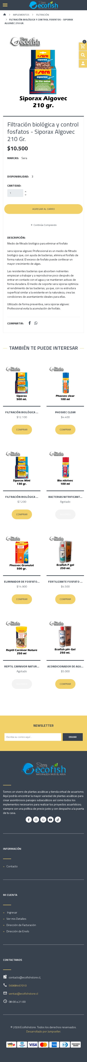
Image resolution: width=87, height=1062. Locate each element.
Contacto (12, 866)
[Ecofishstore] (43, 5)
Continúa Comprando (45, 225)
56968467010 (18, 985)
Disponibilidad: (18, 176)
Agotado (65, 514)
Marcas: (13, 158)
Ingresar (11, 912)
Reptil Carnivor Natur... (21, 666)
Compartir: (15, 323)
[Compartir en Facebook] (30, 323)
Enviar (73, 737)
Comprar (22, 429)
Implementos (20, 15)
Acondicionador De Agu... (65, 666)
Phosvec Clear (65, 412)
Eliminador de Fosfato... (22, 581)
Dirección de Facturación (21, 925)
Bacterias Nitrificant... (65, 497)
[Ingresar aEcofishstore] (83, 63)
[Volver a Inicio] (4, 15)
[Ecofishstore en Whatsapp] (43, 820)
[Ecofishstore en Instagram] (36, 820)
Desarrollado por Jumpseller (43, 1031)
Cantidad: (14, 185)
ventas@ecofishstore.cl (23, 993)
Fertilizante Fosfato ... (65, 581)
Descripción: (16, 237)
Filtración (42, 15)
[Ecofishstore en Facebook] (29, 820)
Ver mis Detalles (16, 919)
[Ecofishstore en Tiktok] (58, 820)
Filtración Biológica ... (21, 412)
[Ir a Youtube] (51, 820)
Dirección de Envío (17, 931)
